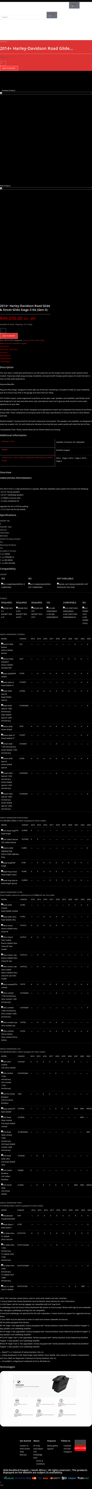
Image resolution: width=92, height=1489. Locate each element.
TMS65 (7, 554)
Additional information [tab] (9, 349)
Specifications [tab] (5, 355)
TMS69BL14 (9, 557)
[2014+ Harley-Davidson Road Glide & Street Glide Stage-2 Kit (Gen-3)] (46, 138)
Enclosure (68, 442)
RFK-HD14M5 (10, 563)
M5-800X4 (9, 560)
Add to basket (9, 68)
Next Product (5, 186)
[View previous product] (0, 90)
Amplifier (59, 442)
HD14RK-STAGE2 (10, 821)
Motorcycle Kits (6, 343)
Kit (74, 442)
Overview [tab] (3, 352)
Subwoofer (80, 442)
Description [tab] (4, 346)
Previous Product (8, 90)
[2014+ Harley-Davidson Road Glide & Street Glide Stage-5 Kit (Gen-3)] (46, 233)
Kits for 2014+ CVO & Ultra (33, 340)
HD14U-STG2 (8, 1206)
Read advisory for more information (60, 1301)
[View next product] (11, 186)
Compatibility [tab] (5, 358)
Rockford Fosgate (20, 343)
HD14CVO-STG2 (9, 1052)
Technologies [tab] (5, 361)
